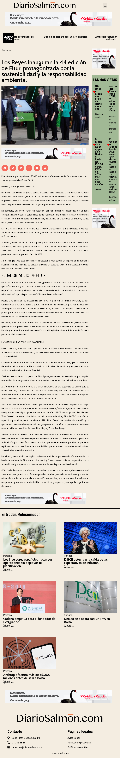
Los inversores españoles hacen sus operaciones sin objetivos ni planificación (28, 563)
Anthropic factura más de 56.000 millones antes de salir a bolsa (26, 676)
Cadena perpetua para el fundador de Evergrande (29, 620)
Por (6, 569)
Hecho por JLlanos (60, 753)
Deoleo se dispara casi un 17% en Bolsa (54, 36)
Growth (98, 189)
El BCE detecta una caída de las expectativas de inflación (86, 561)
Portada (6, 50)
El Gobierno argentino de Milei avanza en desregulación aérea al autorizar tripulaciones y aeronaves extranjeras (113, 165)
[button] (105, 5)
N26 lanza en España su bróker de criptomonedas (98, 97)
